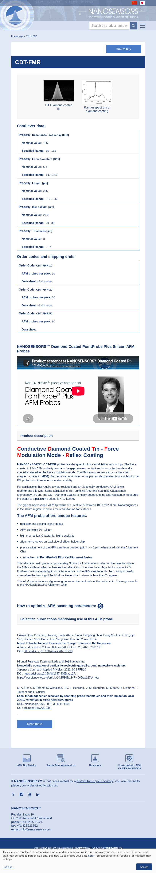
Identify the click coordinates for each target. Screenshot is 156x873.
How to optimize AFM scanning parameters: (57, 606)
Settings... (9, 866)
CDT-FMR (31, 36)
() (45, 476)
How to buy (123, 49)
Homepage (17, 36)
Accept (144, 866)
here (91, 855)
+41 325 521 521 (31, 822)
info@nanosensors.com (36, 829)
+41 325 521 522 (27, 825)
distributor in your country (95, 781)
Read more (34, 724)
